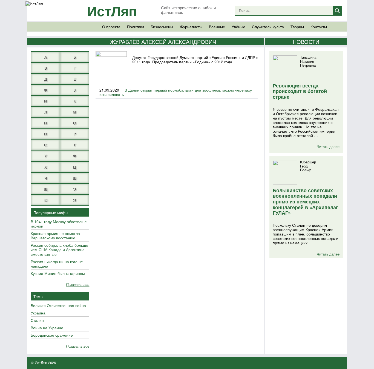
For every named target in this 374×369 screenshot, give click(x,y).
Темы (38, 296)
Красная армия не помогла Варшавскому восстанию (55, 235)
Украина (38, 313)
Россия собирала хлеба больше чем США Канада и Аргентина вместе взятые (59, 250)
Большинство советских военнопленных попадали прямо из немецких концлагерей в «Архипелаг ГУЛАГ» (305, 202)
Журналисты (191, 26)
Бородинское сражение (52, 335)
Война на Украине (47, 327)
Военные (217, 26)
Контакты (318, 26)
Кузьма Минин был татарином (58, 273)
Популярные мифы (50, 212)
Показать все (77, 285)
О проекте (111, 26)
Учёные (238, 26)
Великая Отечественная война (58, 305)
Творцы (297, 26)
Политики (135, 26)
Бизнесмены (162, 26)
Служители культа (268, 26)
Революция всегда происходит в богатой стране (300, 91)
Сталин (37, 320)
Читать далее (328, 146)
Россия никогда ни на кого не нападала (57, 264)
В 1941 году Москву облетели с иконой (59, 224)
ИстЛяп (112, 10)
